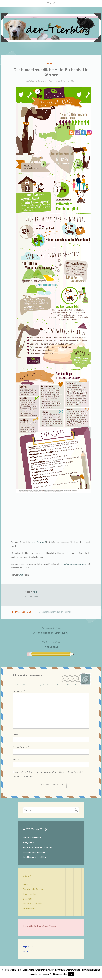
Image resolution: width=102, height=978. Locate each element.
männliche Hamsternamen (34, 852)
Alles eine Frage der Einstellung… (51, 630)
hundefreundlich (55, 611)
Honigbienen (28, 842)
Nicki (73, 81)
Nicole (25, 951)
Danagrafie (27, 899)
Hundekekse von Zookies (33, 903)
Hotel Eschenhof (38, 542)
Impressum (28, 946)
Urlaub (21, 574)
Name (16, 734)
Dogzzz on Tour (30, 894)
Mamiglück (27, 884)
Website (16, 759)
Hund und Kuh (51, 644)
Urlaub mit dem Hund (32, 837)
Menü (52, 3)
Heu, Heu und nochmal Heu (34, 857)
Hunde (51, 63)
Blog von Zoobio (30, 908)
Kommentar (19, 691)
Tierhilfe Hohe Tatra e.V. (33, 889)
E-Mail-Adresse (21, 747)
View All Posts (33, 596)
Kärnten (67, 611)
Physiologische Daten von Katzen (37, 847)
